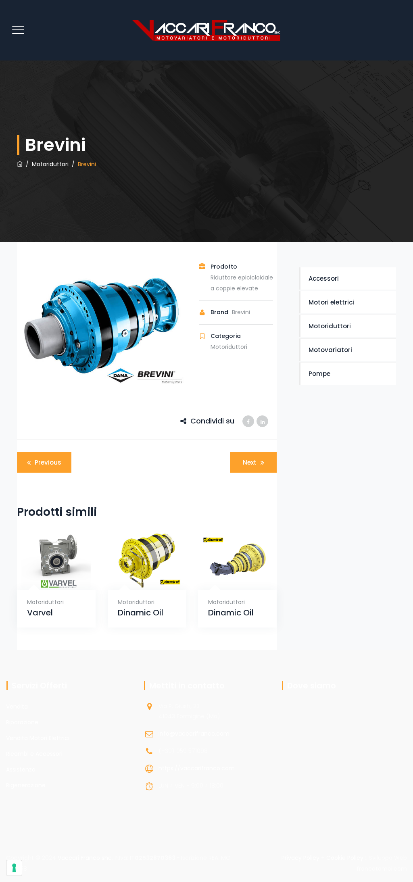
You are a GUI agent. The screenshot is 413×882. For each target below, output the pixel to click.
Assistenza (20, 769)
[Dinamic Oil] (137, 579)
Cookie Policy (344, 858)
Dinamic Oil (140, 613)
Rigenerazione (26, 785)
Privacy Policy (300, 858)
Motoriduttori (45, 602)
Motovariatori (330, 350)
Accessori (324, 278)
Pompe (319, 373)
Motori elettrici (331, 302)
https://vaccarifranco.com (197, 768)
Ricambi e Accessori (34, 754)
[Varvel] (46, 579)
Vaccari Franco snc (85, 858)
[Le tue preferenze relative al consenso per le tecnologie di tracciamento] (14, 868)
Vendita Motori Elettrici (37, 738)
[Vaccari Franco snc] (205, 30)
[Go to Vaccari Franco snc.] (20, 164)
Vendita (17, 707)
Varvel (40, 613)
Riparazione (22, 722)
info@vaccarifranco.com (194, 734)
